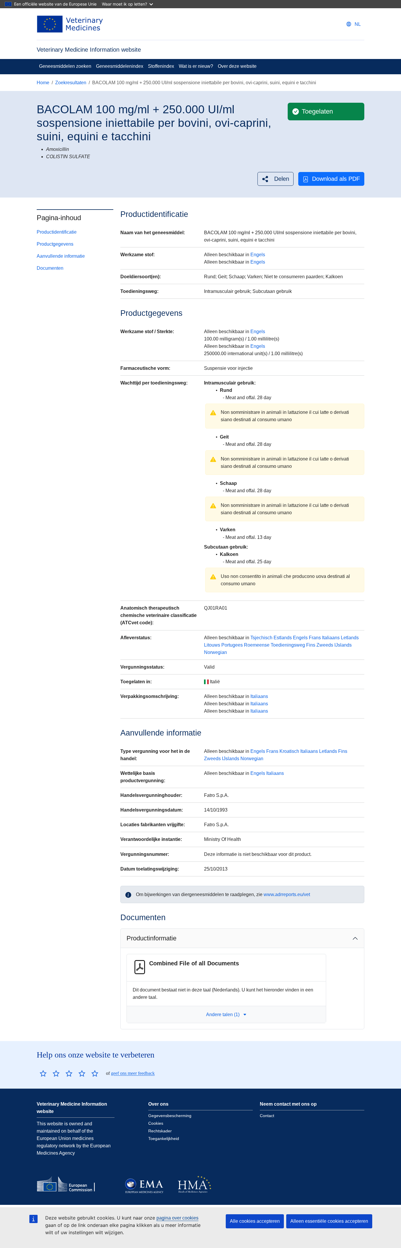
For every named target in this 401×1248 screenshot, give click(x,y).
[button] (275, 179)
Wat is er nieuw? (196, 66)
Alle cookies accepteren (255, 1221)
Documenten (50, 268)
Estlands (283, 637)
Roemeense (256, 644)
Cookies (155, 1123)
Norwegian (215, 652)
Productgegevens (55, 244)
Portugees (232, 644)
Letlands (350, 637)
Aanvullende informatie (61, 256)
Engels (257, 254)
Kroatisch (289, 751)
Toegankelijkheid (163, 1138)
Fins (310, 644)
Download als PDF (336, 179)
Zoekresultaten (70, 82)
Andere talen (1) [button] (223, 1014)
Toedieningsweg (288, 644)
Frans (315, 637)
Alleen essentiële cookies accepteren (329, 1221)
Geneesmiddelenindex (119, 66)
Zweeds (324, 644)
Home (43, 82)
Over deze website (237, 66)
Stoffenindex (161, 66)
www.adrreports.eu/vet (287, 894)
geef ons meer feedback (133, 1073)
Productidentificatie (57, 232)
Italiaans (331, 637)
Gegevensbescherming (169, 1115)
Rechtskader (160, 1131)
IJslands (343, 644)
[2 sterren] (50, 1073)
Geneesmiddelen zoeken (65, 66)
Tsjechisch (261, 637)
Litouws (212, 644)
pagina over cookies (177, 1217)
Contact (267, 1115)
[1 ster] (43, 1073)
